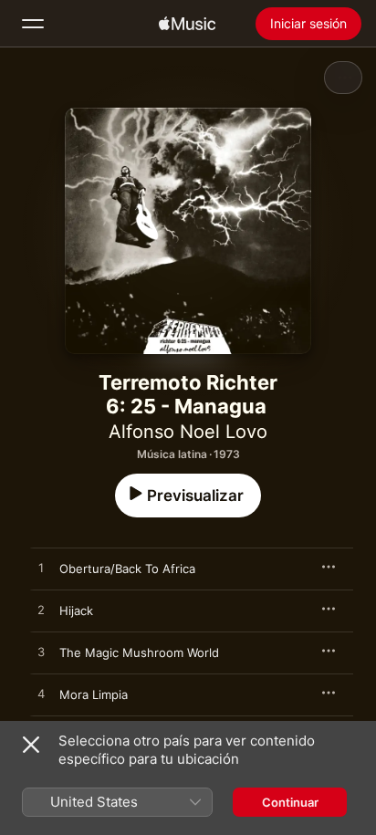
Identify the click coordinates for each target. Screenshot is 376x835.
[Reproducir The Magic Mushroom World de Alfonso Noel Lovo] (41, 652)
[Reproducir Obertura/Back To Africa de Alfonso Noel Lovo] (41, 568)
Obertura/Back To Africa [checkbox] (127, 568)
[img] (187, 24)
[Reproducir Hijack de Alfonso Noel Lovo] (41, 610)
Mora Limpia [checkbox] (93, 694)
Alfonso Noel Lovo (188, 432)
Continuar (290, 802)
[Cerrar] (31, 744)
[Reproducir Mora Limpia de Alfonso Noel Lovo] (41, 694)
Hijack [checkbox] (76, 610)
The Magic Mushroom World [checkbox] (139, 652)
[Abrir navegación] (33, 24)
